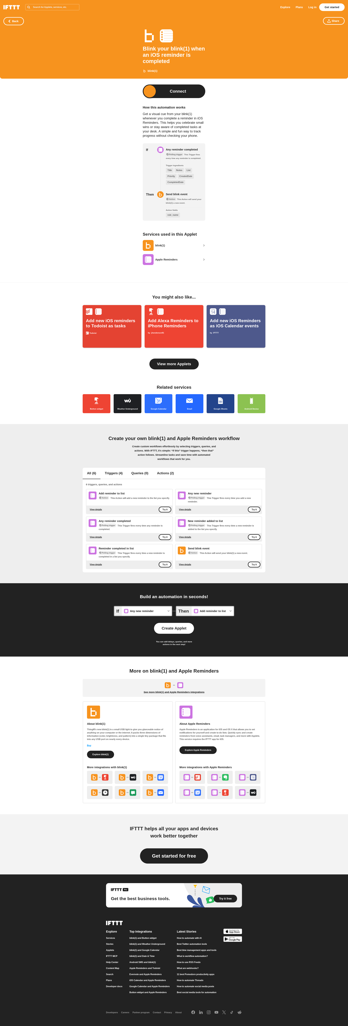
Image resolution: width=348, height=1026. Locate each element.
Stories (109, 944)
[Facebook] (193, 1012)
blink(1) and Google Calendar (144, 950)
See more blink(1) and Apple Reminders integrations (174, 692)
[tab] (91, 473)
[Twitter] (224, 1012)
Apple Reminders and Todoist (144, 968)
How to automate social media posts (195, 986)
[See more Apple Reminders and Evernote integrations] (220, 777)
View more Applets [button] (174, 364)
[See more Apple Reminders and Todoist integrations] (192, 777)
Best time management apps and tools (196, 950)
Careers (125, 1012)
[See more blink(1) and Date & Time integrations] (100, 792)
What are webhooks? (188, 968)
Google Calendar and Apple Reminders (149, 986)
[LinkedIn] (200, 1012)
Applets (110, 950)
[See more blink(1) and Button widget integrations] (100, 777)
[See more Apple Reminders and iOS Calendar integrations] (247, 777)
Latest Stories (186, 931)
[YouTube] (216, 1012)
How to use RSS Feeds (189, 962)
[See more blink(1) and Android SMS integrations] (127, 792)
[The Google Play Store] (232, 939)
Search (109, 974)
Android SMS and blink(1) (142, 962)
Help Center (112, 962)
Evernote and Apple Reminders (145, 974)
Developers (112, 1012)
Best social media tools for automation (196, 992)
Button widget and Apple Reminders (148, 992)
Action (105, 498)
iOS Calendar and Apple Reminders (147, 980)
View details (96, 509)
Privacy (168, 1012)
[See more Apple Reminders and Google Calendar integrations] (192, 792)
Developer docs (114, 986)
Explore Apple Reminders (198, 750)
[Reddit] (239, 1012)
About (178, 1012)
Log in (312, 7)
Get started (332, 7)
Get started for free (174, 856)
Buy (89, 745)
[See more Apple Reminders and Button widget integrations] (220, 792)
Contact (157, 1012)
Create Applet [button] (174, 628)
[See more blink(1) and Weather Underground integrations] (127, 777)
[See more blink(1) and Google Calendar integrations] (155, 777)
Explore (285, 7)
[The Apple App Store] (232, 931)
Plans (299, 7)
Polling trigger (197, 498)
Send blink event (176, 194)
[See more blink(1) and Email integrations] (155, 792)
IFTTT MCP (111, 956)
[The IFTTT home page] (11, 7)
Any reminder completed (182, 149)
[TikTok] (231, 1012)
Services (110, 938)
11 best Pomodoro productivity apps (195, 974)
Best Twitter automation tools (192, 944)
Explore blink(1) (100, 754)
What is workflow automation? (192, 956)
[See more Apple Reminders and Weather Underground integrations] (247, 792)
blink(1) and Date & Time (142, 956)
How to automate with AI (189, 938)
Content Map (112, 968)
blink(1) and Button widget (142, 938)
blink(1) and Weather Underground (147, 944)
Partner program (141, 1012)
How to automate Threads (190, 980)
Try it (164, 509)
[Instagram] (208, 1012)
